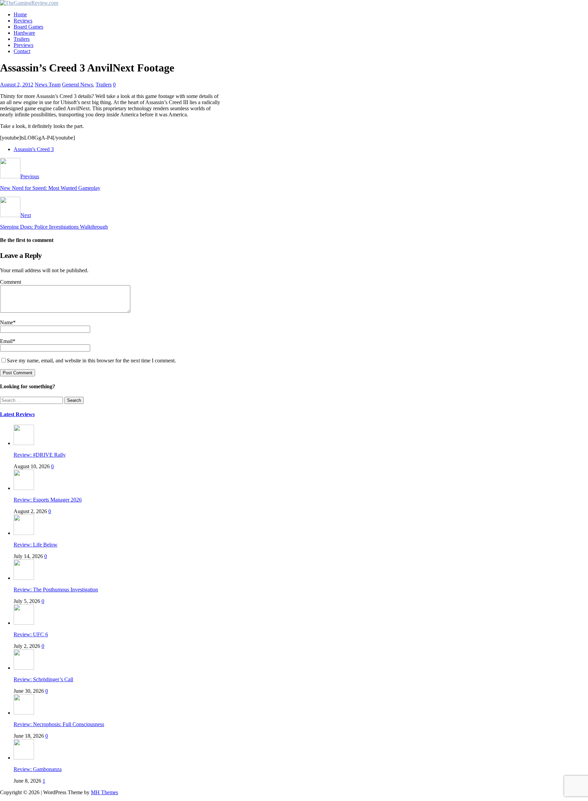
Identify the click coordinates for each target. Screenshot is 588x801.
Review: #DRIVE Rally (40, 455)
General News (77, 84)
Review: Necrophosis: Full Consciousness (59, 724)
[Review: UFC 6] (24, 623)
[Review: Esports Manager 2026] (24, 488)
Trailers (22, 39)
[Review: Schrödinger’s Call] (24, 668)
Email (6, 341)
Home (20, 14)
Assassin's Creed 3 (34, 149)
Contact (22, 51)
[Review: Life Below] (24, 533)
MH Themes (104, 792)
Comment (10, 282)
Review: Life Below (36, 544)
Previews (23, 45)
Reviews (23, 20)
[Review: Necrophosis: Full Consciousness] (24, 713)
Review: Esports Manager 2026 (48, 500)
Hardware (24, 33)
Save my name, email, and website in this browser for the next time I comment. (91, 360)
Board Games (28, 27)
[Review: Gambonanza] (24, 758)
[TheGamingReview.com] (29, 3)
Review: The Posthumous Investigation (56, 589)
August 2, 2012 (16, 84)
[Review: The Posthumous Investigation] (24, 578)
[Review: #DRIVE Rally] (24, 443)
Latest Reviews (17, 414)
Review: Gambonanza (38, 769)
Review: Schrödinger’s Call (43, 679)
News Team (48, 84)
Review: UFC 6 (31, 634)
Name (6, 322)
